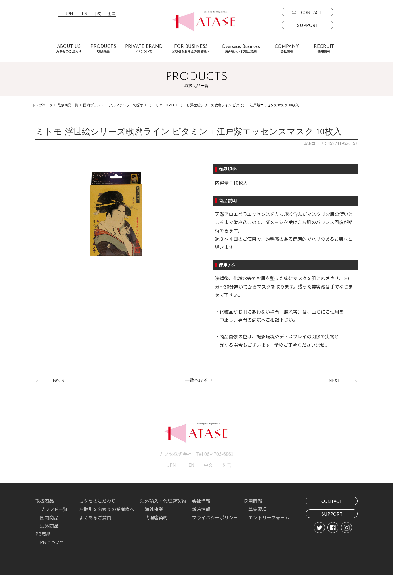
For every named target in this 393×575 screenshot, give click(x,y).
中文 (98, 14)
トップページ (42, 105)
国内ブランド (93, 105)
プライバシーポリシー (215, 517)
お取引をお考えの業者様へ (106, 509)
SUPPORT (307, 25)
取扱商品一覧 (68, 105)
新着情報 (201, 509)
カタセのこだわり (97, 500)
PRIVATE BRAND (144, 48)
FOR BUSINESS (191, 48)
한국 (112, 14)
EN (84, 14)
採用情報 (253, 500)
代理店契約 (156, 517)
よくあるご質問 (95, 517)
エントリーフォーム (268, 517)
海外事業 (154, 509)
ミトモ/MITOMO (161, 105)
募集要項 (257, 509)
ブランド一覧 (54, 509)
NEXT (334, 380)
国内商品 (49, 517)
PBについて (52, 542)
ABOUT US (68, 48)
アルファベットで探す (126, 105)
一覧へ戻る (196, 380)
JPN (69, 14)
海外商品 (49, 525)
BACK (58, 380)
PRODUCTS (103, 48)
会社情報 (201, 500)
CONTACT (311, 12)
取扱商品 (44, 500)
